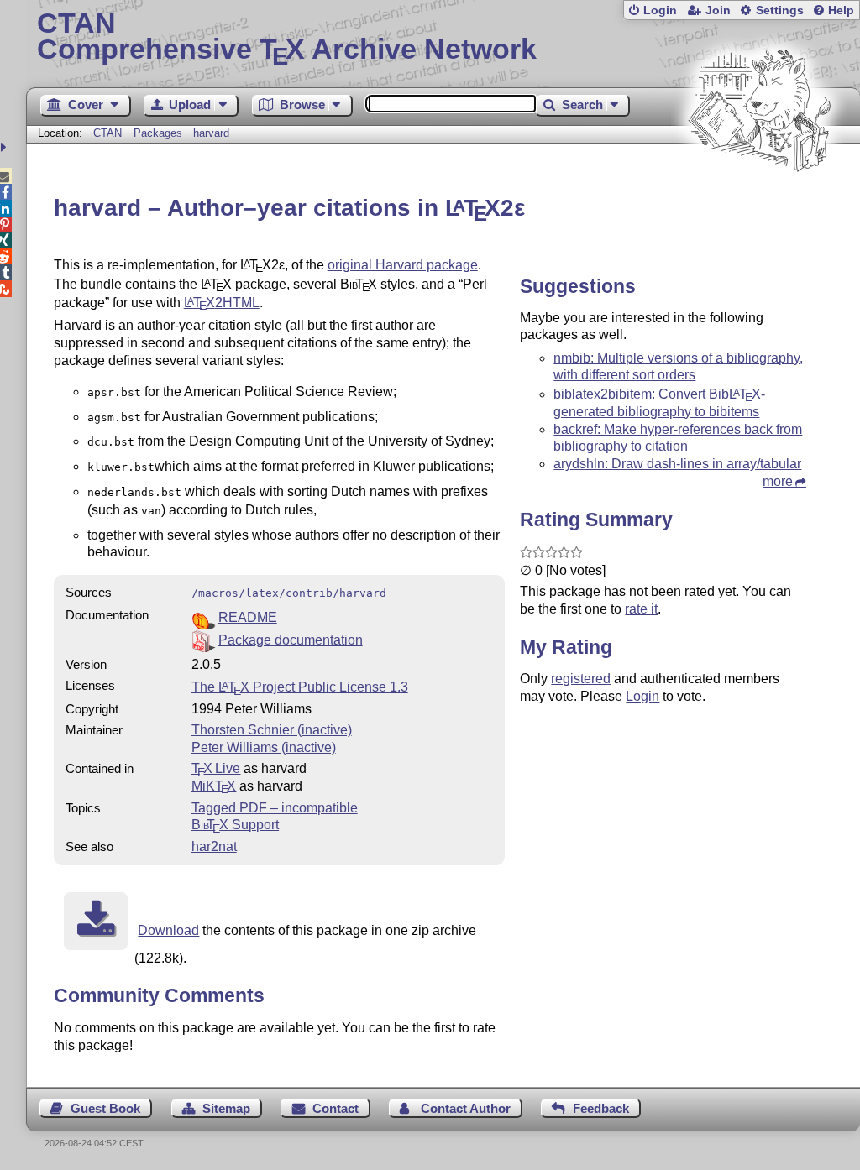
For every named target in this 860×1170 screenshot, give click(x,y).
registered (581, 678)
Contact (335, 1108)
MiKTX (214, 786)
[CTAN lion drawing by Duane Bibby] (759, 203)
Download (168, 930)
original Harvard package (403, 265)
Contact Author (466, 1108)
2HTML (222, 302)
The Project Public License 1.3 (299, 687)
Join (718, 10)
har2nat (214, 846)
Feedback (601, 1108)
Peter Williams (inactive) (263, 747)
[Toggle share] (5, 147)
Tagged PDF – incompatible (274, 808)
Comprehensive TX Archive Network (287, 38)
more (778, 481)
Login (660, 10)
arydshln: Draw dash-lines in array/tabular (677, 464)
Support (235, 824)
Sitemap (226, 1108)
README (247, 617)
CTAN (107, 133)
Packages (160, 133)
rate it (641, 609)
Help (841, 10)
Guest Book (105, 1108)
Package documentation (290, 640)
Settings (780, 10)
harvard (211, 133)
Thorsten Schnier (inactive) (271, 730)
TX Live (216, 768)
